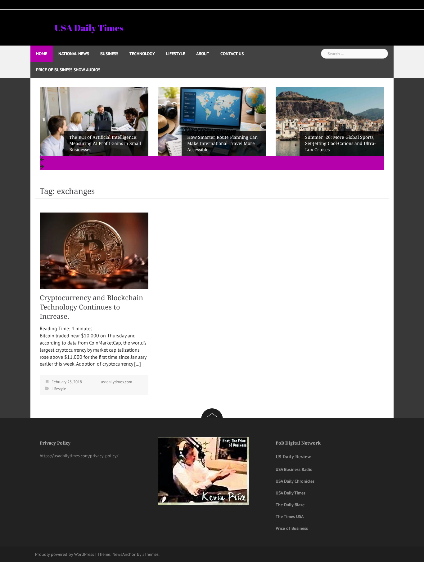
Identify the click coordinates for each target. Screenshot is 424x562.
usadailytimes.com (116, 381)
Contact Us (232, 53)
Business (109, 53)
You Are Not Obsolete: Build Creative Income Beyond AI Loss (339, 146)
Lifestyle (175, 53)
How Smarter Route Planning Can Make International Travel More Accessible (104, 143)
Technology (142, 53)
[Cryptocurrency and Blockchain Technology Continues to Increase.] (94, 250)
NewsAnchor (124, 554)
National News (73, 53)
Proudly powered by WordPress (64, 554)
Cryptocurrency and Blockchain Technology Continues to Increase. (91, 307)
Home (41, 53)
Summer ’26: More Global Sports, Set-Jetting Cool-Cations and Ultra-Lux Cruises (222, 143)
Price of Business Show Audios (68, 69)
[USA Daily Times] (88, 27)
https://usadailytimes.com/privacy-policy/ (79, 456)
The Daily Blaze (290, 504)
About (202, 53)
